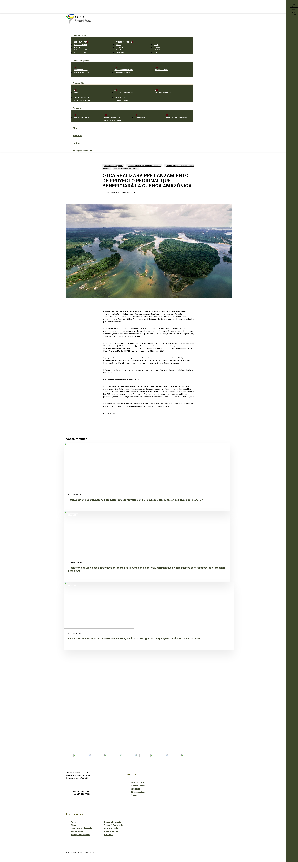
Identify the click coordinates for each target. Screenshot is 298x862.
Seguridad (108, 835)
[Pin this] (96, 333)
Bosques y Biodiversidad (82, 828)
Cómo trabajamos (138, 792)
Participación (77, 831)
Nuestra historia (137, 786)
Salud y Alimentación (80, 835)
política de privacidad (83, 853)
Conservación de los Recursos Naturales (144, 166)
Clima (73, 825)
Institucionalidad (111, 828)
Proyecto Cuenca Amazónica (125, 169)
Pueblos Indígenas (112, 831)
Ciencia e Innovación (113, 822)
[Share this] (96, 311)
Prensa (133, 795)
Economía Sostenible (113, 825)
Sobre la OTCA (137, 782)
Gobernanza (135, 789)
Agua (73, 822)
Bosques (72, 515)
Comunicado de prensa (113, 166)
